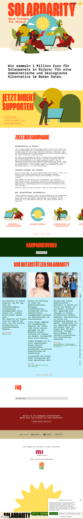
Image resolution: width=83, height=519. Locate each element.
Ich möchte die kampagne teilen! (14, 120)
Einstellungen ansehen (73, 513)
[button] (80, 500)
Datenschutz (63, 516)
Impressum (69, 516)
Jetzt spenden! (41, 513)
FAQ (40, 515)
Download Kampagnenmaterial (12, 123)
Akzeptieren (53, 513)
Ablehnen (62, 513)
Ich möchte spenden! (10, 117)
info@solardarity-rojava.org (42, 421)
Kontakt (35, 515)
